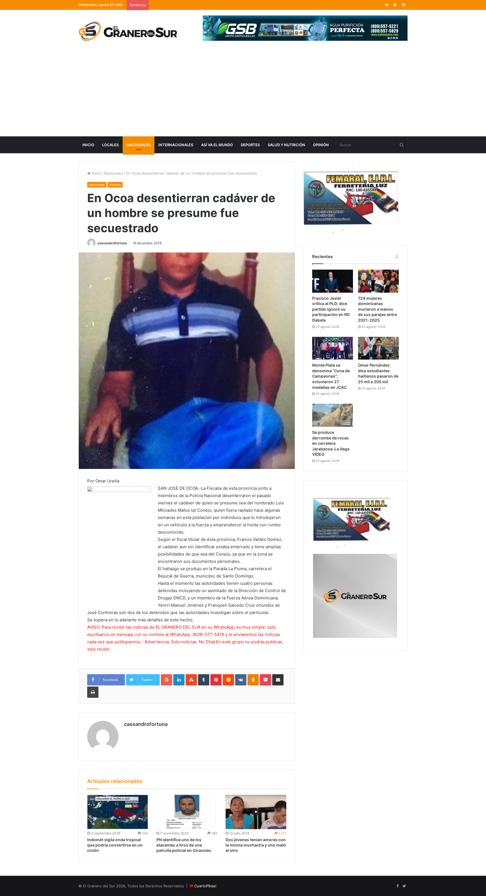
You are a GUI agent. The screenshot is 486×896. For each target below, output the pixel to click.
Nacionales (138, 145)
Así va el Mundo (217, 145)
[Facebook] (397, 886)
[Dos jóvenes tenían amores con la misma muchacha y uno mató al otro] (256, 812)
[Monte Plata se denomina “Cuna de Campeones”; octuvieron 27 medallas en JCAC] (332, 348)
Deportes (250, 145)
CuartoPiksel (205, 886)
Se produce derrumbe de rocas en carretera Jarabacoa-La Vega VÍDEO (330, 443)
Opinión (321, 145)
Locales (110, 145)
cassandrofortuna (112, 243)
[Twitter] (404, 886)
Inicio (88, 145)
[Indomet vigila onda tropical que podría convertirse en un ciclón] (117, 812)
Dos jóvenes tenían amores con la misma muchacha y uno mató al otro (256, 845)
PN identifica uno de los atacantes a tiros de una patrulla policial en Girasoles (183, 845)
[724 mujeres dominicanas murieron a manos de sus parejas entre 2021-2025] (378, 281)
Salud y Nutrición (286, 145)
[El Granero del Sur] (127, 31)
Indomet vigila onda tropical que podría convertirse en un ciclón (115, 845)
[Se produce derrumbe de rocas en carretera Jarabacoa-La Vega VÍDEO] (332, 415)
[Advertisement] (243, 94)
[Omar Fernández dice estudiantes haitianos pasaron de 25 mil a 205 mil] (378, 348)
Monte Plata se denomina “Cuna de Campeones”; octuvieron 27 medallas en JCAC (331, 376)
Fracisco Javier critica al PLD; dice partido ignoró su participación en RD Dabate (331, 309)
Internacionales (175, 145)
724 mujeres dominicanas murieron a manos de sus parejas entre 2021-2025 (377, 309)
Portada (115, 185)
